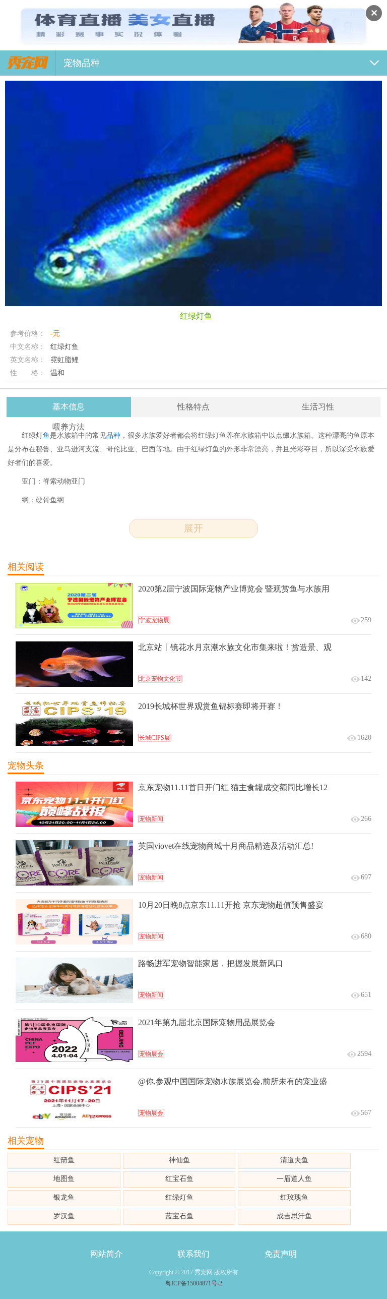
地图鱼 (64, 1179)
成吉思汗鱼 (294, 1216)
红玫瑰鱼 (294, 1197)
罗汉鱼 (64, 1216)
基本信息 (68, 406)
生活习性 (318, 406)
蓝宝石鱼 (179, 1216)
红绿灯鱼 (179, 1197)
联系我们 (193, 1254)
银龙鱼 (64, 1197)
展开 (193, 528)
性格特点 (193, 406)
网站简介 (106, 1254)
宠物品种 (81, 63)
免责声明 (281, 1254)
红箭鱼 (64, 1160)
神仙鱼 (179, 1160)
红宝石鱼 (179, 1179)
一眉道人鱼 (294, 1179)
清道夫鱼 (294, 1160)
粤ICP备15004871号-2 (193, 1283)
